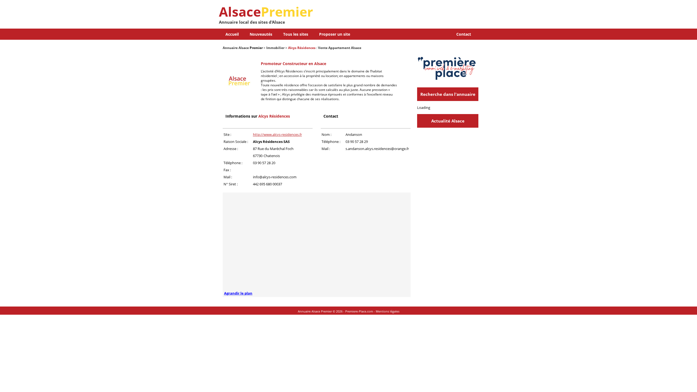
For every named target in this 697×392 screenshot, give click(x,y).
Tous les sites (295, 34)
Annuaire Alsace (236, 47)
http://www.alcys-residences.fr (277, 134)
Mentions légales (387, 311)
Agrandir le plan (238, 293)
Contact (463, 34)
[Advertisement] (414, 16)
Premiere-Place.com (359, 311)
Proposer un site (334, 34)
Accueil (232, 34)
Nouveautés (261, 34)
